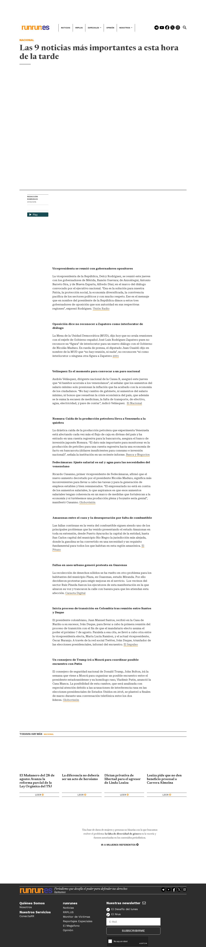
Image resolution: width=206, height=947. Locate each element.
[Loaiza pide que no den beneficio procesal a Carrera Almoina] (167, 757)
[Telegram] (156, 28)
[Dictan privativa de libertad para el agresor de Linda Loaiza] (124, 757)
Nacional (26, 40)
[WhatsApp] (34, 208)
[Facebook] (167, 28)
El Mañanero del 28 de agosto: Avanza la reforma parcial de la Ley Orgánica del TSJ (37, 781)
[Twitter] (172, 28)
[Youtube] (162, 28)
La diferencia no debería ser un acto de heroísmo (80, 777)
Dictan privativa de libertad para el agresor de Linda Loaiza (122, 779)
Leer (38, 794)
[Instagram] (178, 28)
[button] (185, 27)
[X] (43, 208)
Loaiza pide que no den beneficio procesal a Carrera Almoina (164, 779)
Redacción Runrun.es (32, 198)
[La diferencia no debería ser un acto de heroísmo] (82, 757)
